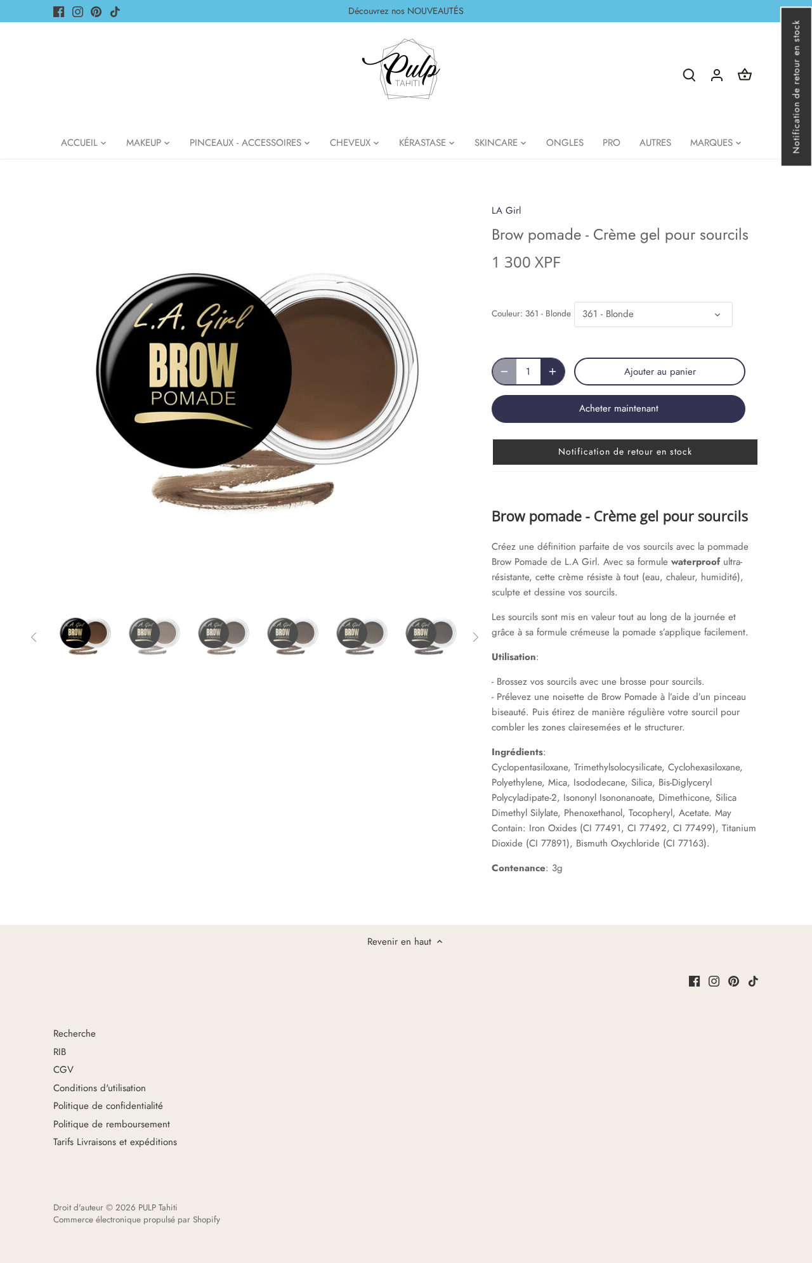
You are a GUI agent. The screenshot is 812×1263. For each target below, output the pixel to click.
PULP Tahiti (158, 1207)
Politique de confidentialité (108, 1106)
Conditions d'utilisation (99, 1088)
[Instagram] (77, 11)
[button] (796, 86)
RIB (59, 1052)
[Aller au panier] (744, 74)
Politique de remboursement (111, 1124)
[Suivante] (442, 395)
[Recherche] (689, 74)
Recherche (74, 1033)
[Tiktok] (115, 11)
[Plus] (552, 371)
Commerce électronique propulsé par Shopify (136, 1220)
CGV (63, 1070)
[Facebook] (58, 11)
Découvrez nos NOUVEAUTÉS (406, 10)
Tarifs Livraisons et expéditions (115, 1142)
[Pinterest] (96, 11)
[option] (257, 395)
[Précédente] (72, 395)
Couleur (506, 314)
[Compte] (717, 74)
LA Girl (506, 210)
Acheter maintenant (618, 408)
